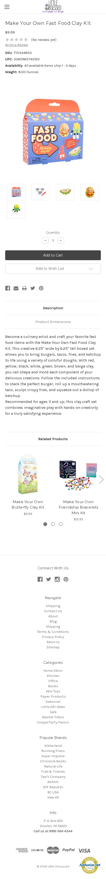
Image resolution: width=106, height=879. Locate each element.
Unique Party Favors (53, 722)
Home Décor (53, 671)
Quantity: (53, 232)
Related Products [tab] (53, 439)
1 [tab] (45, 524)
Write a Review (16, 45)
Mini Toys (53, 691)
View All (53, 797)
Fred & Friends (53, 771)
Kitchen (53, 676)
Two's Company (53, 777)
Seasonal (53, 702)
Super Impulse (53, 756)
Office (53, 681)
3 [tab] (61, 524)
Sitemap (53, 647)
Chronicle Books (53, 761)
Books (53, 686)
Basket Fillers (53, 717)
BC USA (53, 792)
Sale (53, 712)
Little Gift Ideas (53, 707)
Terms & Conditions (53, 632)
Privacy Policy (53, 637)
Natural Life (53, 766)
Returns (53, 642)
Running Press (53, 751)
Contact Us (53, 611)
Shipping (53, 606)
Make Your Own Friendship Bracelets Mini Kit (78, 507)
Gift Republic (53, 787)
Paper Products (53, 696)
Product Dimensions (53, 322)
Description (53, 308)
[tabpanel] (28, 483)
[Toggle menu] (7, 7)
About (53, 616)
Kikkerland (53, 746)
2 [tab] (53, 524)
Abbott (53, 782)
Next (101, 479)
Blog (53, 621)
